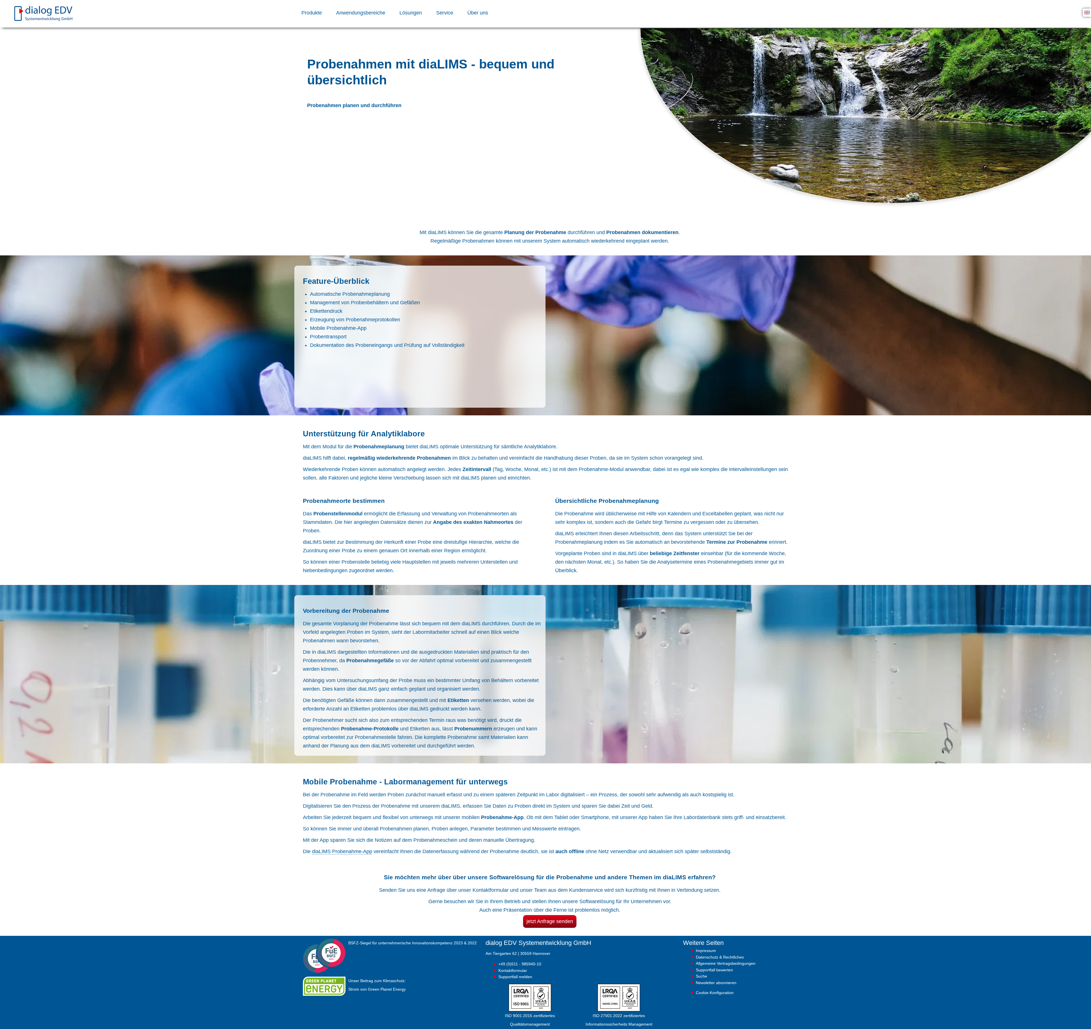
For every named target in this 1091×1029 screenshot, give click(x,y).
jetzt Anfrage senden (549, 921)
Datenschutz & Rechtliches (720, 957)
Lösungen (410, 13)
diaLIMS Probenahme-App (342, 851)
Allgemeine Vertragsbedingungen (725, 963)
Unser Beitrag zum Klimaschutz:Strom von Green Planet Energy (377, 984)
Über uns (477, 13)
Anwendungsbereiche (360, 13)
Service (444, 13)
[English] (1087, 12)
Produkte (311, 13)
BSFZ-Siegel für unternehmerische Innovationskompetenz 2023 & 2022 (412, 943)
